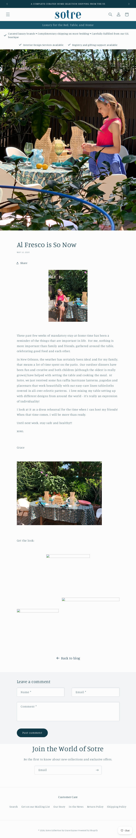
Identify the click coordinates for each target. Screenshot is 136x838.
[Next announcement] (129, 4)
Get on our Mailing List (35, 806)
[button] (8, 14)
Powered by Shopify (88, 830)
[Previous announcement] (7, 4)
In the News (76, 806)
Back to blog (70, 658)
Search (14, 806)
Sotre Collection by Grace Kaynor (62, 830)
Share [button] (23, 262)
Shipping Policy (116, 806)
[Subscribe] (97, 770)
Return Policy (95, 806)
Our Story (59, 806)
